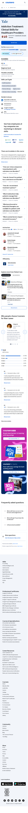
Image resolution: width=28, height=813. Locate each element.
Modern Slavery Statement (8, 768)
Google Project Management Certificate (11, 602)
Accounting (5, 563)
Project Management (7, 578)
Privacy (4, 754)
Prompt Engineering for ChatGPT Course (11, 640)
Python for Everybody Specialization (10, 642)
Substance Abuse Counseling (9, 92)
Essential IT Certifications (8, 662)
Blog (3, 732)
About (3, 684)
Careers (4, 690)
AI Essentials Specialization (8, 623)
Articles (4, 762)
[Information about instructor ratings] (11, 229)
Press (3, 747)
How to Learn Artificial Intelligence (10, 667)
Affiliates (4, 766)
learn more (15, 543)
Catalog (4, 692)
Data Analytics (5, 570)
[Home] (2, 7)
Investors (4, 749)
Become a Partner (6, 709)
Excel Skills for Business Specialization (11, 633)
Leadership (5, 688)
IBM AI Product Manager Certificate (10, 608)
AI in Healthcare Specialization (9, 629)
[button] (11, 37)
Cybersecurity (5, 568)
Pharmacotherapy (6, 89)
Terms (4, 751)
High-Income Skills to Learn (8, 665)
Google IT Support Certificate (9, 599)
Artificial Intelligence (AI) (8, 566)
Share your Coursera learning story (10, 673)
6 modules (4, 59)
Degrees (4, 701)
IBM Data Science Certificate (9, 610)
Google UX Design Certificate (9, 604)
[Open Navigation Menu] (3, 2)
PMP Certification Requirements (9, 669)
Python (4, 580)
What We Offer (5, 686)
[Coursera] (10, 2)
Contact (4, 760)
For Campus (5, 707)
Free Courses (5, 713)
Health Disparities (6, 83)
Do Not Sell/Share (6, 770)
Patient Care (13, 7)
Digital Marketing (6, 572)
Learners (4, 726)
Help (3, 756)
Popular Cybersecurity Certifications (10, 671)
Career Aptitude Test (7, 652)
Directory (4, 764)
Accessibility (5, 758)
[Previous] (3, 332)
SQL (3, 582)
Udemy (4, 715)
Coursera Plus (5, 694)
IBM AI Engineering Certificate (9, 606)
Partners (4, 728)
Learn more (23, 50)
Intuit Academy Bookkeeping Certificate (11, 612)
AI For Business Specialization (9, 625)
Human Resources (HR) (7, 574)
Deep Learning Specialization (9, 631)
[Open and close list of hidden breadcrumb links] (6, 7)
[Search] (25, 2)
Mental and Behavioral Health (9, 86)
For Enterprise (5, 703)
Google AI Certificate (7, 593)
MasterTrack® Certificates (8, 698)
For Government (6, 705)
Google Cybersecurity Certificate (10, 595)
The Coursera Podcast (7, 734)
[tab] (6, 275)
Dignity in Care (16, 89)
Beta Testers (5, 730)
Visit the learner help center (13, 538)
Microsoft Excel (5, 576)
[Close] (24, 11)
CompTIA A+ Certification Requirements (11, 657)
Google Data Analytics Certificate (10, 597)
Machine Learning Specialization (9, 637)
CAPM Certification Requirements (10, 655)
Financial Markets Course (8, 635)
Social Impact (5, 711)
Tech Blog (4, 737)
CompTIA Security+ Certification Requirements (9, 659)
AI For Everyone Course (7, 627)
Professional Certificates (8, 696)
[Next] (25, 332)
